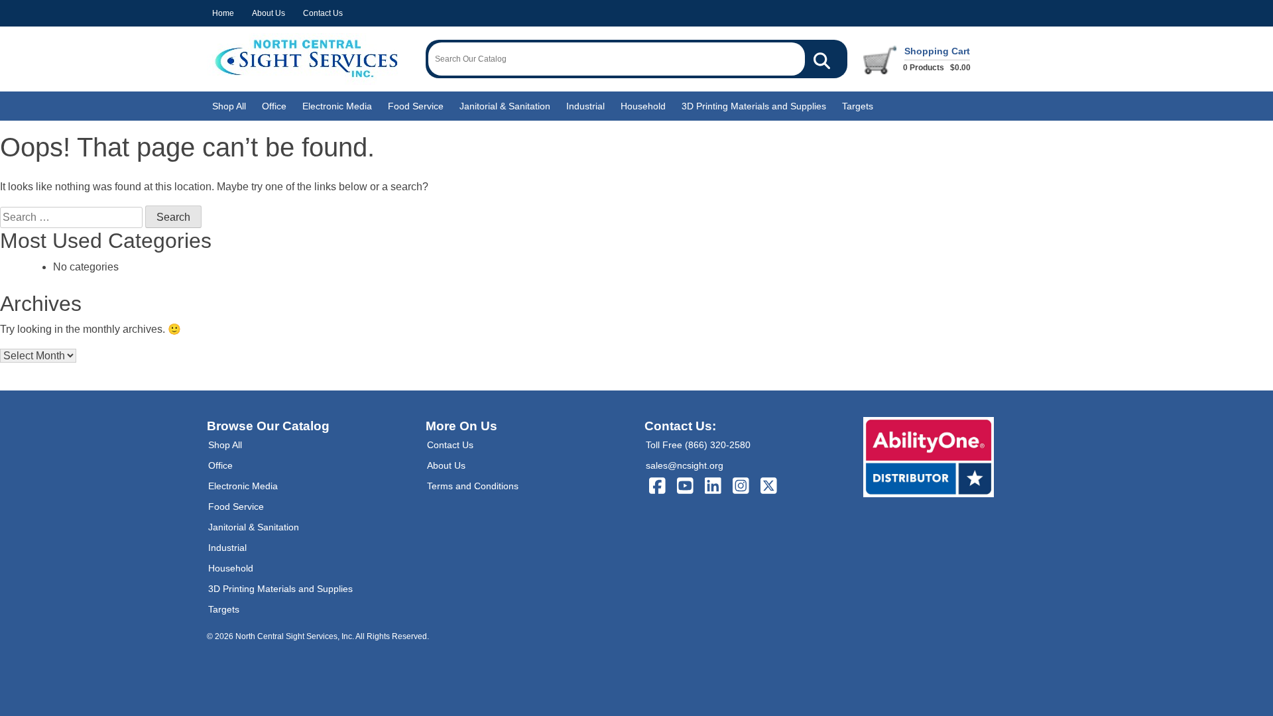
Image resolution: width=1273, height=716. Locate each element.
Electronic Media (337, 106)
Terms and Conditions (472, 486)
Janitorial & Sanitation (504, 106)
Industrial (585, 106)
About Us (268, 13)
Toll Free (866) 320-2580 (698, 445)
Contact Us (323, 13)
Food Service (416, 106)
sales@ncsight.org (684, 465)
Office (274, 106)
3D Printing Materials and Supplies (754, 106)
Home (223, 13)
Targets (857, 106)
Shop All (229, 106)
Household (643, 106)
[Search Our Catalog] (822, 59)
